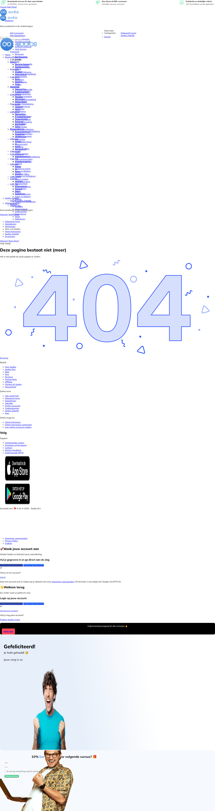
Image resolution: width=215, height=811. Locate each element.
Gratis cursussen (12, 406)
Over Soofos (10, 367)
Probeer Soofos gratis (10, 619)
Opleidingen (10, 401)
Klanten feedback (13, 450)
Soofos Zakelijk (12, 410)
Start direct (13, 214)
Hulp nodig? (5, 243)
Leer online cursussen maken (18, 427)
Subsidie (9, 403)
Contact (8, 447)
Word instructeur (13, 422)
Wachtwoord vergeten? (9, 611)
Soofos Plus (10, 369)
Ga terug (4, 358)
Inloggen (4, 214)
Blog (7, 372)
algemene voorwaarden (63, 581)
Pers (7, 374)
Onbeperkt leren (12, 398)
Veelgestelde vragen (14, 442)
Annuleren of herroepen (16, 445)
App (7, 413)
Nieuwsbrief (10, 387)
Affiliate (8, 382)
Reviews (9, 377)
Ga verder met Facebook (11, 565)
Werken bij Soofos (13, 384)
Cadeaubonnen (12, 408)
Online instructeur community (18, 424)
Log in (3, 577)
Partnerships (11, 379)
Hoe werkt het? (12, 396)
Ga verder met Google (33, 565)
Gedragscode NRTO (14, 452)
